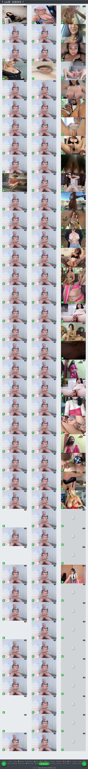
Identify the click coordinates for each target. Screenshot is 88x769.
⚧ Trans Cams (21, 763)
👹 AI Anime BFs (66, 763)
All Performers (50, 767)
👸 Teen (41, 761)
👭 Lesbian (79, 761)
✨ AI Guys (59, 763)
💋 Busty (74, 761)
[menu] (3, 763)
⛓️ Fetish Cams (38, 763)
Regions (39, 767)
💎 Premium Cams (30, 763)
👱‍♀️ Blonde (46, 761)
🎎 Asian (4, 761)
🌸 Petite (69, 761)
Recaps (46, 767)
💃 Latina (15, 761)
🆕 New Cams (7, 763)
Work (43, 767)
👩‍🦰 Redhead (59, 761)
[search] (84, 763)
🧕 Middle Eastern (29, 761)
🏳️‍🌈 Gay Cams (14, 763)
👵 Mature (36, 761)
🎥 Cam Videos (74, 763)
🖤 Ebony (9, 761)
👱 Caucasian (21, 761)
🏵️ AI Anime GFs (51, 763)
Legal (55, 767)
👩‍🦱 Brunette (52, 761)
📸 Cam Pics (81, 763)
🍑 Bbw (64, 761)
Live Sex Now (44, 764)
